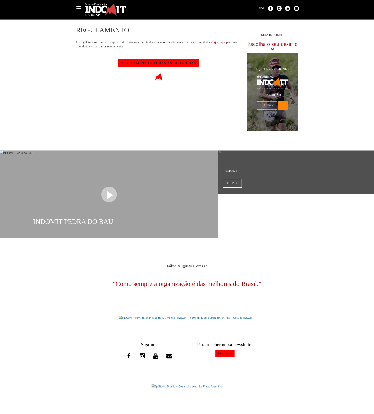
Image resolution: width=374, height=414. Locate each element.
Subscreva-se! (225, 353)
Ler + (232, 183)
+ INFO (267, 105)
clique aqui (218, 42)
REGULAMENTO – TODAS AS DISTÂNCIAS (158, 63)
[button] (251, 95)
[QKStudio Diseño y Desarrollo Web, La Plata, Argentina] (187, 386)
